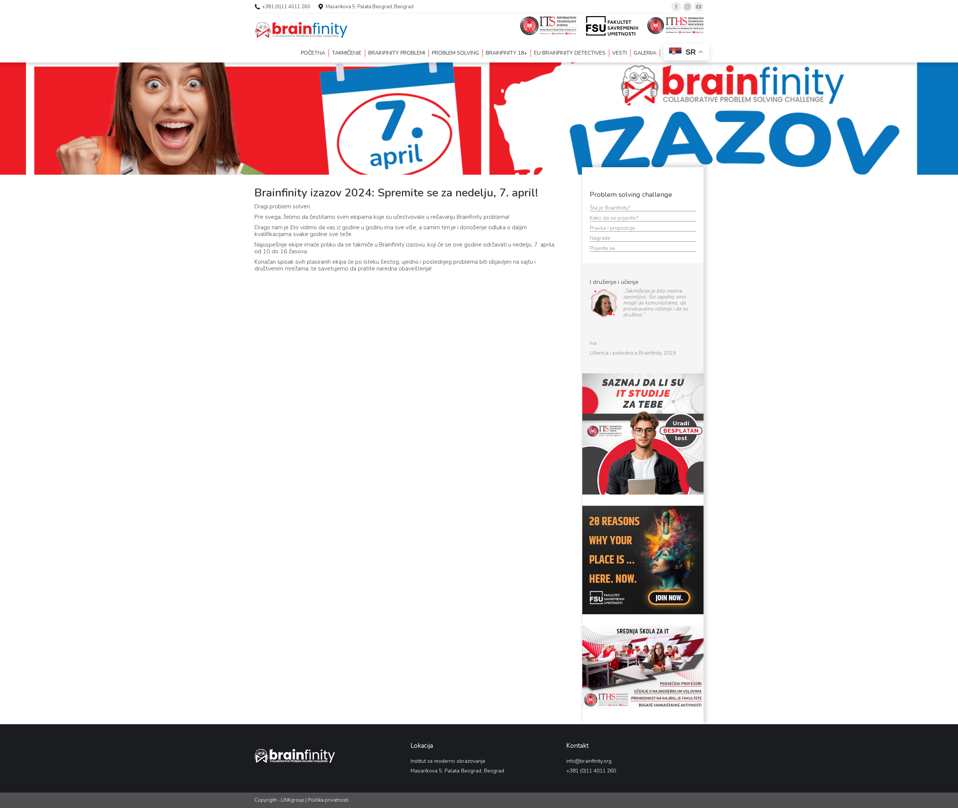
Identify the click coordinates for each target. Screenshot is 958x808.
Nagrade (601, 238)
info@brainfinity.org (588, 760)
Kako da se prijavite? (615, 217)
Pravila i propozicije (613, 228)
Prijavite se (603, 248)
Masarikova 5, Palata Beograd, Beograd (370, 6)
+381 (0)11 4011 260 (286, 6)
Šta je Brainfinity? (610, 207)
